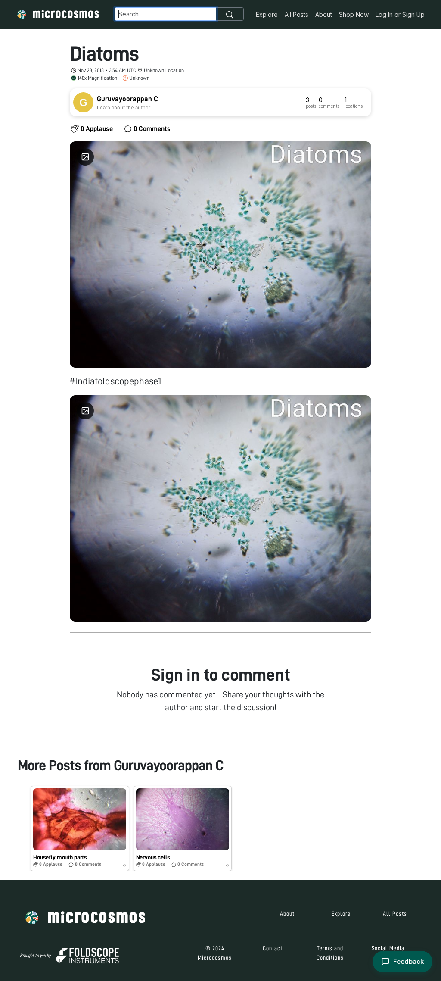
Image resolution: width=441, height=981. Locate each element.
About (323, 14)
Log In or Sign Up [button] (400, 14)
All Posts (296, 14)
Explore (267, 14)
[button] (80, 828)
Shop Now (354, 14)
